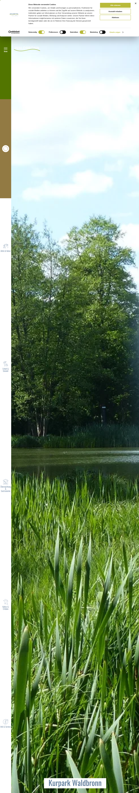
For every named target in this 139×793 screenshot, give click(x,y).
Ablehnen (115, 17)
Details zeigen (115, 32)
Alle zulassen (115, 5)
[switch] (63, 32)
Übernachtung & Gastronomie (5, 489)
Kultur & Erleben (5, 608)
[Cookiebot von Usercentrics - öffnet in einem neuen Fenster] (14, 32)
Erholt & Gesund (6, 370)
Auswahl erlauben (115, 11)
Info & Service (5, 727)
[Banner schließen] (135, 3)
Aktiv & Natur (6, 251)
